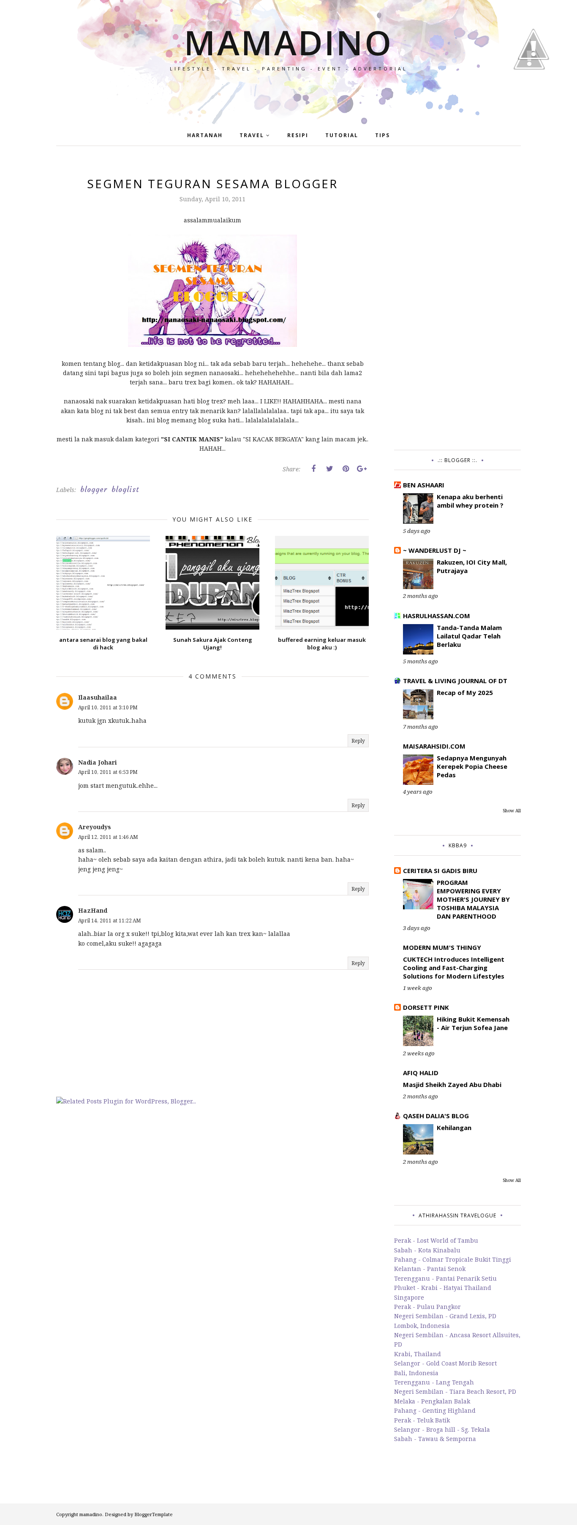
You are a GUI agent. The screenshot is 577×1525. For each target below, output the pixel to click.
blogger (93, 489)
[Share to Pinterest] (345, 469)
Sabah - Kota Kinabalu (427, 1250)
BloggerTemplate (153, 1514)
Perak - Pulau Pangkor (427, 1307)
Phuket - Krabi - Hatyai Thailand (442, 1288)
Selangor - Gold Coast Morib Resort (445, 1363)
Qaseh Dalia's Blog (436, 1115)
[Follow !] (529, 94)
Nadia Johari (97, 762)
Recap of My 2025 (465, 692)
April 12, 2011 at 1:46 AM (108, 837)
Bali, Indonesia (416, 1373)
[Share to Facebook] (313, 469)
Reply (358, 740)
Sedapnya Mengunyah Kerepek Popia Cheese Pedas (472, 766)
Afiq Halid (420, 1072)
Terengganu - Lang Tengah (434, 1382)
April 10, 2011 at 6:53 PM (108, 772)
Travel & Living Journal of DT (455, 680)
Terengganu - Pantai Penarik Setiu (445, 1278)
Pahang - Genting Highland (435, 1410)
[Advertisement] (457, 302)
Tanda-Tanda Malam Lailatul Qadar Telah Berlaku (469, 636)
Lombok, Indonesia (422, 1326)
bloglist (125, 489)
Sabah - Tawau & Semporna (435, 1439)
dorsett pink (426, 1007)
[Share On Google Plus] (361, 469)
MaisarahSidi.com (434, 746)
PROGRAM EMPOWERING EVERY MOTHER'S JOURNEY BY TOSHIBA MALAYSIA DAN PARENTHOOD (473, 899)
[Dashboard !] (533, 84)
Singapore (409, 1297)
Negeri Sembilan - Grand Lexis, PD (445, 1316)
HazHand (92, 910)
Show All (512, 811)
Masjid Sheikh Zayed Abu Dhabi (452, 1084)
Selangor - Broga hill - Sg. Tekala (442, 1429)
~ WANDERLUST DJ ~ (434, 550)
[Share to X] (329, 469)
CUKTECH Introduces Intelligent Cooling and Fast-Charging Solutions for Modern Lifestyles (453, 967)
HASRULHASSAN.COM (436, 615)
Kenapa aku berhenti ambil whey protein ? (470, 500)
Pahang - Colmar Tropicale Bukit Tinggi (452, 1259)
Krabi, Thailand (417, 1354)
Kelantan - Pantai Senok (429, 1269)
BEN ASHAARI (423, 485)
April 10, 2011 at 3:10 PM (108, 707)
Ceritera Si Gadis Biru (440, 870)
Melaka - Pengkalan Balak (432, 1401)
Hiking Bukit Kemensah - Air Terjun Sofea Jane (473, 1023)
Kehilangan (454, 1127)
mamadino (288, 42)
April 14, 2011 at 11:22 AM (109, 920)
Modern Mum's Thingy (442, 947)
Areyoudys (94, 827)
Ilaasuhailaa (97, 697)
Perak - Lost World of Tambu (436, 1240)
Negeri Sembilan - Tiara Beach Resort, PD (455, 1391)
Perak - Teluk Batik (422, 1420)
